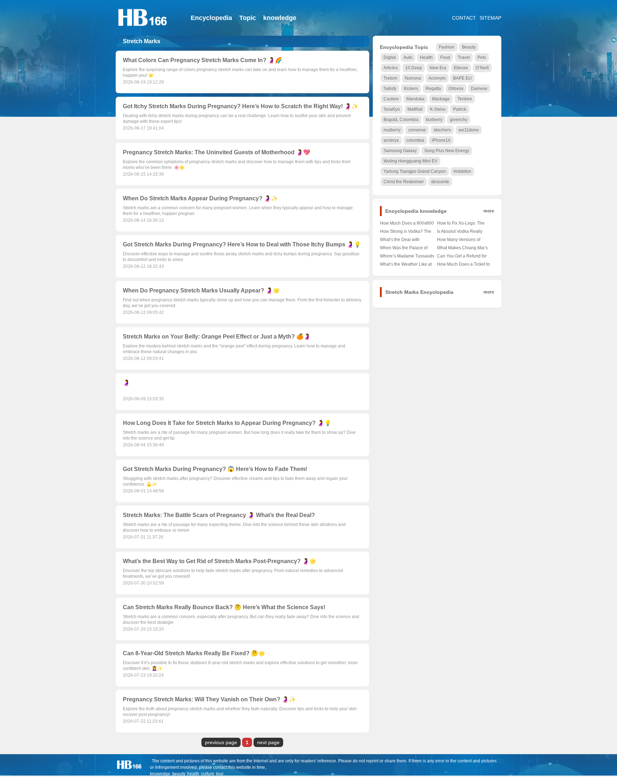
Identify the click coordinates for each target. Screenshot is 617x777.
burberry (434, 119)
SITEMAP (490, 18)
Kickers (411, 88)
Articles (390, 67)
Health (426, 57)
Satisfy (389, 88)
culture (207, 773)
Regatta (433, 88)
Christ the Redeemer (403, 181)
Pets (481, 57)
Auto (407, 57)
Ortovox (455, 88)
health (193, 773)
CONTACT (464, 18)
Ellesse (461, 67)
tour (220, 773)
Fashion (447, 47)
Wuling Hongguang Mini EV (410, 161)
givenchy (458, 119)
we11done (468, 129)
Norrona (413, 78)
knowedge (160, 773)
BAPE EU (462, 78)
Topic (247, 17)
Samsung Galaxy (400, 150)
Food (445, 57)
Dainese (479, 88)
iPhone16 (441, 140)
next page (268, 742)
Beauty (469, 47)
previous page (221, 742)
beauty (178, 773)
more (488, 211)
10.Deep (413, 67)
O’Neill (482, 67)
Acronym (437, 78)
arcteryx (391, 140)
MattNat (414, 109)
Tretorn (390, 78)
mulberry (392, 129)
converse (417, 129)
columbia (415, 140)
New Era (438, 67)
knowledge (279, 17)
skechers (442, 129)
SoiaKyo (391, 109)
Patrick (459, 109)
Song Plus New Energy (446, 150)
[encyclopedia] (143, 30)
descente (440, 181)
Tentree (464, 98)
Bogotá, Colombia (400, 119)
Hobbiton (462, 171)
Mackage (441, 98)
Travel (464, 57)
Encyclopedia (211, 17)
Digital (389, 57)
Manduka (415, 98)
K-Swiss (438, 109)
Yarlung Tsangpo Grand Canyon (414, 171)
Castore (391, 98)
